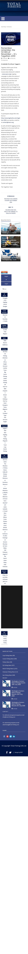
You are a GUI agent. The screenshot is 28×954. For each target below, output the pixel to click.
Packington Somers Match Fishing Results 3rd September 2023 (10, 258)
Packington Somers (5, 540)
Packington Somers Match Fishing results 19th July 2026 (18, 682)
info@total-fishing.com (9, 717)
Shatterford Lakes (5, 505)
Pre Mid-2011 (12, 58)
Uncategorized (4, 60)
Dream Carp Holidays (5, 397)
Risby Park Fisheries (5, 564)
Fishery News (6, 662)
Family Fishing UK (5, 382)
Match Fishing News (8, 668)
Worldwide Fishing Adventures (5, 356)
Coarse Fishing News (8, 659)
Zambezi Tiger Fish (5, 415)
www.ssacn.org (6, 74)
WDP (21, 752)
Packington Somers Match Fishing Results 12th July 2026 (18, 693)
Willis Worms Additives (5, 343)
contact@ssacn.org (8, 122)
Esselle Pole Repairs (5, 332)
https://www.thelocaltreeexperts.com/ (5, 579)
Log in (6, 283)
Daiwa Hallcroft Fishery (5, 472)
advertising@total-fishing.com (11, 724)
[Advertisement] (12, 607)
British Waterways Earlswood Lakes (5, 532)
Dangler (5, 306)
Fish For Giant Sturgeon (5, 403)
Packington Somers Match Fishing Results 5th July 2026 (18, 704)
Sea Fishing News (7, 675)
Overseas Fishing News (9, 672)
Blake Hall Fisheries (5, 550)
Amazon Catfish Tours (5, 368)
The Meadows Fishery (5, 466)
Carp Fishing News (7, 655)
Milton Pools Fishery (5, 519)
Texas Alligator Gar (5, 409)
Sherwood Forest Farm (5, 499)
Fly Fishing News (7, 665)
